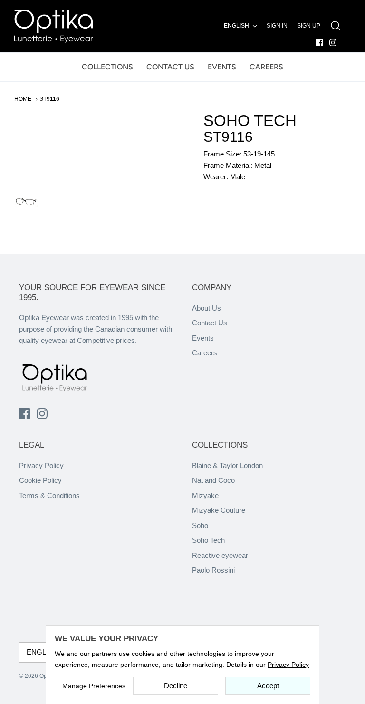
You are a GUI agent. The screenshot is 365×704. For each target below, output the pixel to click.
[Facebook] (319, 42)
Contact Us (209, 323)
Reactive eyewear (220, 555)
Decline (175, 686)
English (236, 25)
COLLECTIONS (107, 66)
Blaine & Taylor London (227, 465)
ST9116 (49, 99)
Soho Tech (208, 540)
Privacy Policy (41, 465)
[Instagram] (332, 42)
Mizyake (205, 495)
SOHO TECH (250, 120)
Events (203, 338)
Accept (268, 686)
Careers (204, 353)
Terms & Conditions (49, 495)
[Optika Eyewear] (53, 26)
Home (22, 99)
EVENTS (222, 66)
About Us (206, 308)
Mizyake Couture (218, 510)
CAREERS (266, 66)
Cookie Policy (40, 480)
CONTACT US (170, 66)
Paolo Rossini (213, 570)
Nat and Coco (213, 480)
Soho (200, 525)
